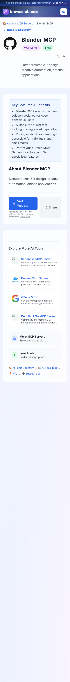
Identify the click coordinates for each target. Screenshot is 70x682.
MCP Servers (25, 23)
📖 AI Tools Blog (48, 367)
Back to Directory (19, 29)
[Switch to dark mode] (63, 11)
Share (53, 207)
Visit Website (22, 203)
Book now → (59, 2)
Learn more (25, 217)
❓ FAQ (13, 373)
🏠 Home (8, 23)
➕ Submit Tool (31, 373)
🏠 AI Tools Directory (21, 367)
